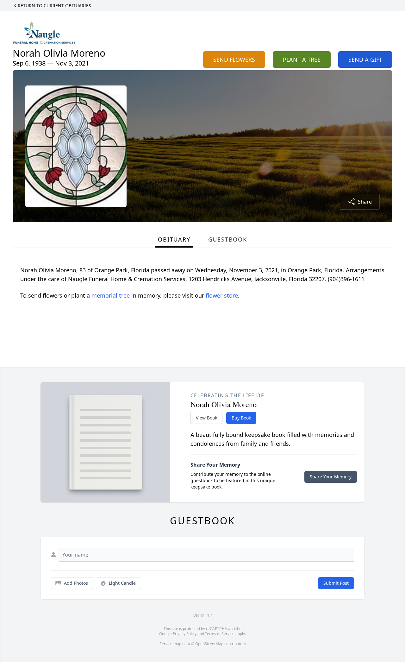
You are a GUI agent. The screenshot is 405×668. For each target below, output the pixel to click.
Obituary (174, 239)
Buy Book (241, 418)
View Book (206, 418)
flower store (222, 295)
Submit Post (336, 583)
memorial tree (110, 295)
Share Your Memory (331, 477)
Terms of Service (219, 633)
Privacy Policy (184, 633)
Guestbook (227, 239)
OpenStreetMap (209, 643)
